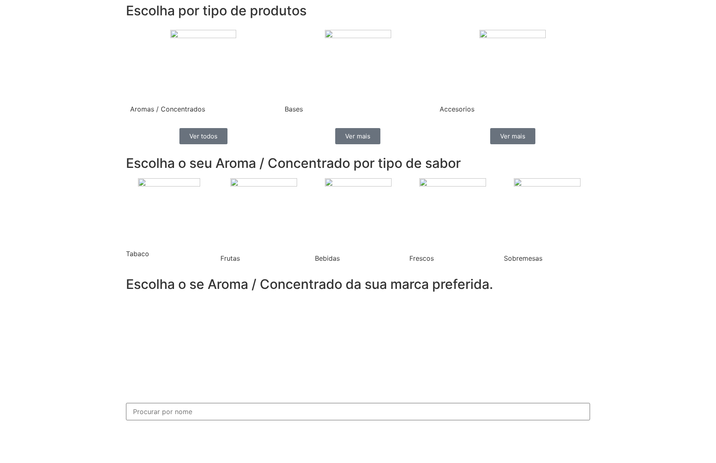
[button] (134, 347)
